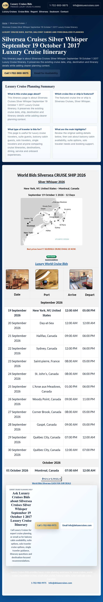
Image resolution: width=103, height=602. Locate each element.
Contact (64, 11)
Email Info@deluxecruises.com (77, 525)
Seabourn (54, 11)
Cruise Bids (23, 11)
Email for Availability (46, 73)
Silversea (43, 11)
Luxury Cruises (9, 11)
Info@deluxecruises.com (86, 5)
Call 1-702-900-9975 (16, 73)
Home (4, 23)
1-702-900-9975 (58, 5)
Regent (34, 11)
